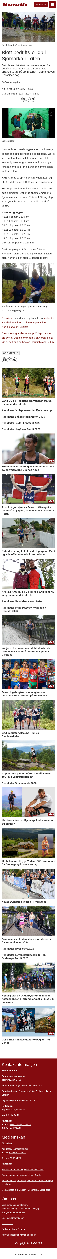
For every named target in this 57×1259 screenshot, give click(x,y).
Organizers (45, 1190)
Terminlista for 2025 (43, 342)
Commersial (33, 1190)
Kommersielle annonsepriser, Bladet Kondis (22, 1169)
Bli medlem (41, 4)
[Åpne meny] (52, 4)
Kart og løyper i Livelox (15, 326)
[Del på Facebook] (23, 99)
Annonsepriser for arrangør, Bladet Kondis (21, 1175)
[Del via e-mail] (33, 99)
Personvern (7, 1223)
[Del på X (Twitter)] (28, 99)
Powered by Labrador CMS (28, 1254)
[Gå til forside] (15, 4)
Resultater (7, 318)
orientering (10, 353)
